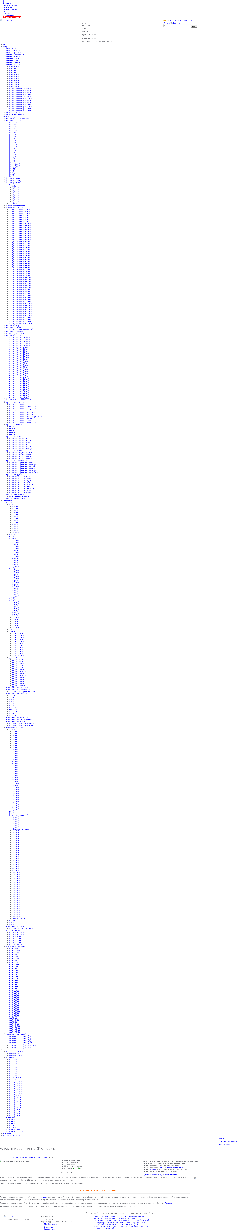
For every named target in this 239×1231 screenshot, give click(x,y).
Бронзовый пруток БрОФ (20, 419)
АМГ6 (11, 701)
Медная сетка (12, 50)
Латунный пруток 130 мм (20, 323)
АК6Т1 (12, 715)
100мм (15, 783)
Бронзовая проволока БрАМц (22, 464)
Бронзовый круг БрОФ (19, 486)
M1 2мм (12, 70)
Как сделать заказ (10, 5)
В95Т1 (12, 707)
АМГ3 (11, 924)
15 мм (15, 823)
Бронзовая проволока (16, 460)
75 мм (15, 862)
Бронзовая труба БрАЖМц (20, 454)
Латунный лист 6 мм (18, 373)
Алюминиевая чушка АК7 (20, 1036)
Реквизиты (7, 7)
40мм (14, 761)
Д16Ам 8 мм (17, 683)
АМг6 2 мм (17, 640)
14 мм (15, 821)
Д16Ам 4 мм (17, 677)
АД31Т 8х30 (14, 1014)
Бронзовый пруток (14, 403)
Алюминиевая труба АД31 (20, 928)
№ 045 (12, 150)
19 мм (15, 833)
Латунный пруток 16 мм (19, 235)
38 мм (15, 847)
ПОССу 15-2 (14, 1105)
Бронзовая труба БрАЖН (20, 458)
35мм (14, 757)
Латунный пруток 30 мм (19, 257)
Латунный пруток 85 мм (19, 317)
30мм (14, 751)
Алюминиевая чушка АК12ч (21, 1042)
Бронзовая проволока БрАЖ (21, 468)
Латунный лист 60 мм (18, 395)
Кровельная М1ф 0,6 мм (19, 104)
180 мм (15, 892)
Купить (146, 1175)
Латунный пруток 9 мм (19, 221)
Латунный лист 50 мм (18, 393)
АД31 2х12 (14, 948)
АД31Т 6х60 (14, 1008)
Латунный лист (13, 335)
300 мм (15, 916)
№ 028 (12, 142)
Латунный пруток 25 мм (19, 251)
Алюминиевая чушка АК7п (21, 1038)
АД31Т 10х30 (15, 1028)
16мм (14, 739)
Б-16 (11, 1119)
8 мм (14, 530)
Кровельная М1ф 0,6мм (19, 102)
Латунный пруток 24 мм (19, 249)
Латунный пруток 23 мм (19, 247)
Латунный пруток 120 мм (20, 307)
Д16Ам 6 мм (17, 681)
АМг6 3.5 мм (17, 645)
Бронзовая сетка (13, 425)
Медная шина (12, 62)
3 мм (14, 520)
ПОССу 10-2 (14, 1107)
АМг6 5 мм (17, 649)
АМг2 (11, 568)
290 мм (15, 914)
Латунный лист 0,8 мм (19, 345)
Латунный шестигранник (17, 118)
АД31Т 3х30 (14, 974)
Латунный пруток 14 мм (19, 231)
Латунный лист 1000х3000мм (19, 399)
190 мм (15, 894)
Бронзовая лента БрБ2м (20, 438)
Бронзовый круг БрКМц (19, 492)
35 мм (15, 845)
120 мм (15, 878)
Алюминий (7, 500)
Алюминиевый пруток (16, 693)
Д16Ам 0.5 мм (18, 659)
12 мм (15, 817)
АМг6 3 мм (17, 643)
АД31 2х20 (14, 954)
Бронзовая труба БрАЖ (19, 456)
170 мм (15, 890)
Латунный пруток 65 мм (19, 295)
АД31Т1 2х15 (15, 952)
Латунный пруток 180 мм (20, 279)
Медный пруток (13, 60)
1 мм (14, 510)
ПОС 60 (12, 1068)
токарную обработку (175, 1167)
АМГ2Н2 (13, 630)
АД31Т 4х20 (14, 980)
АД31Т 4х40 (14, 986)
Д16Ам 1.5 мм (18, 667)
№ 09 (11, 162)
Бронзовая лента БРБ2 (19, 442)
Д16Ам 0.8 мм (18, 661)
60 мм (15, 855)
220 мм (15, 900)
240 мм (15, 904)
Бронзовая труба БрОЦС (20, 452)
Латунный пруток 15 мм (19, 233)
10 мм (15, 532)
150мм (15, 799)
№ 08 (11, 160)
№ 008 (12, 124)
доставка (43, 1197)
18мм (14, 747)
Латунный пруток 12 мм (19, 227)
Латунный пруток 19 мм (19, 241)
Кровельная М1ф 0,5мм (19, 92)
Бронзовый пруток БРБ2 (20, 405)
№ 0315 (12, 144)
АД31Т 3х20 (14, 970)
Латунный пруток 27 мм (19, 253)
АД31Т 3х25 (14, 972)
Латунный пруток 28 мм (19, 255)
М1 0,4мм (13, 80)
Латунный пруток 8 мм (19, 219)
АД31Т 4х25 (14, 982)
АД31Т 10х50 (15, 1030)
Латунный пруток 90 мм (19, 319)
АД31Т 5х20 (14, 992)
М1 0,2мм (13, 84)
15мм (14, 737)
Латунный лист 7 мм (18, 375)
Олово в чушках (13, 1129)
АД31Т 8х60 (14, 1020)
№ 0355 (12, 146)
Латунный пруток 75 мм (19, 299)
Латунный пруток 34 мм (19, 261)
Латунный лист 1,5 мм (19, 351)
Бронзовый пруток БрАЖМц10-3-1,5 (25, 413)
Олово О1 (13, 1054)
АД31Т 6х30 (14, 1002)
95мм (14, 785)
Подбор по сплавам (21, 829)
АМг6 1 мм (17, 634)
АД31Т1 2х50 (15, 966)
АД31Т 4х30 (14, 984)
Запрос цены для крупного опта (163, 1175)
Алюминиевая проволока (17, 689)
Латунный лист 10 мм (18, 353)
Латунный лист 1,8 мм (19, 359)
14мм (14, 735)
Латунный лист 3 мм (18, 365)
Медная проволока (14, 54)
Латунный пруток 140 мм (20, 309)
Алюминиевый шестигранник (19, 719)
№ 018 (12, 136)
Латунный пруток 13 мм (19, 229)
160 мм (15, 888)
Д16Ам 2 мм (17, 669)
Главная (6, 1157)
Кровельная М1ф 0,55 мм (20, 98)
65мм (14, 771)
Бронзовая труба (13, 450)
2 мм (14, 516)
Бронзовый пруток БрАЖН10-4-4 (23, 415)
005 (11, 430)
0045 (11, 429)
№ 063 (12, 156)
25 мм (15, 839)
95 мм (15, 870)
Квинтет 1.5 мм (16, 934)
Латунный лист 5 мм (18, 371)
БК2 (11, 1125)
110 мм (15, 874)
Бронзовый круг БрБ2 (19, 476)
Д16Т (11, 695)
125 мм (15, 880)
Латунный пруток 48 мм (19, 275)
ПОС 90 (12, 1060)
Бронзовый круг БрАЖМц (20, 484)
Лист (8, 502)
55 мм (15, 857)
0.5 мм (15, 506)
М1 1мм (12, 68)
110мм (15, 787)
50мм (14, 765)
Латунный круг (13, 325)
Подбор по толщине (18, 815)
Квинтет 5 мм (15, 942)
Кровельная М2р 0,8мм (19, 88)
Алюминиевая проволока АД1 (22, 691)
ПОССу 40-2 (14, 1097)
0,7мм (15, 192)
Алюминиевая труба (15, 926)
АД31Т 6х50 (14, 1006)
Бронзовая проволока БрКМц (22, 470)
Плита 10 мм (18, 918)
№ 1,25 (12, 168)
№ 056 (12, 154)
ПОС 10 (12, 1075)
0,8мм (15, 188)
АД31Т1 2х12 (15, 950)
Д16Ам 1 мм (17, 663)
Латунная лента (13, 182)
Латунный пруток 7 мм (19, 217)
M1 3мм (12, 72)
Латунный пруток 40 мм (19, 269)
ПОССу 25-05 (15, 1091)
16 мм (15, 825)
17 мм (15, 827)
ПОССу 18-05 (15, 1093)
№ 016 (12, 134)
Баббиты (10, 1117)
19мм (14, 743)
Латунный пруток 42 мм (19, 271)
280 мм (15, 912)
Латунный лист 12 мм (18, 355)
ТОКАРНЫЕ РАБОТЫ (11, 1135)
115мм (15, 789)
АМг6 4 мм (17, 647)
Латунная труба (13, 327)
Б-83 (11, 1121)
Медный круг (12, 58)
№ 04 (11, 148)
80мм (14, 777)
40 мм (15, 849)
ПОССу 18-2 (14, 1103)
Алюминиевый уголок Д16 (20, 725)
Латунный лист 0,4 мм (19, 337)
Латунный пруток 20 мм (19, 243)
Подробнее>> (170, 1203)
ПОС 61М (13, 1066)
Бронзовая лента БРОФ (19, 446)
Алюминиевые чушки (15, 1034)
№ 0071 (12, 122)
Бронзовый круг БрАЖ (19, 482)
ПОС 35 (12, 1071)
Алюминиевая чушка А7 (19, 1040)
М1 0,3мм (13, 82)
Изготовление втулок (18, 496)
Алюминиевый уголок (15, 721)
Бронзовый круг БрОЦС (19, 480)
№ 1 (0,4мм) (14, 166)
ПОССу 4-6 (14, 1113)
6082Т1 (12, 709)
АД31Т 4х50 (14, 988)
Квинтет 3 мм (15, 938)
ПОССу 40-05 (15, 1085)
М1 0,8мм (13, 66)
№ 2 (11, 172)
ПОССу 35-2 (14, 1099)
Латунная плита (13, 180)
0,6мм (15, 190)
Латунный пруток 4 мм (19, 212)
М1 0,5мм (13, 74)
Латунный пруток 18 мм (19, 239)
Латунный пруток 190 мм (20, 281)
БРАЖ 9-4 (13, 411)
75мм (14, 775)
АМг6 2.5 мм (17, 642)
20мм (14, 745)
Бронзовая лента (13, 436)
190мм (15, 809)
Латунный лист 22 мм (18, 385)
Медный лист (12, 48)
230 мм (15, 902)
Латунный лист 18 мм (18, 381)
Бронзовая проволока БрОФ (21, 466)
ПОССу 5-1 (14, 1111)
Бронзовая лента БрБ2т (19, 440)
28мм (14, 749)
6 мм (14, 528)
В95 (11, 705)
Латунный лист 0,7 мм (19, 343)
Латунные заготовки (15, 206)
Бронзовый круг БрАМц (19, 478)
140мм (15, 797)
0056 (11, 432)
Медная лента (12, 64)
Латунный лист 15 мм (18, 357)
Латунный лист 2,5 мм (19, 363)
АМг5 (11, 600)
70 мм (15, 860)
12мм (14, 731)
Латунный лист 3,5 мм (19, 367)
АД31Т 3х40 (14, 976)
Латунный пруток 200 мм (20, 283)
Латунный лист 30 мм (18, 389)
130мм (15, 795)
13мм (14, 733)
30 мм (15, 843)
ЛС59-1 (12, 204)
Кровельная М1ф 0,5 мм (19, 94)
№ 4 (11, 176)
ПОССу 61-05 (15, 1081)
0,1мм (15, 202)
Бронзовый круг (13, 474)
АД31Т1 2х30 (15, 962)
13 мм (15, 819)
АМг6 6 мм (17, 651)
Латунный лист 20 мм (18, 383)
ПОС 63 (12, 1062)
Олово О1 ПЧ (15, 1056)
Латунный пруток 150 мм (20, 311)
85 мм (15, 866)
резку (162, 1167)
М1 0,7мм (13, 78)
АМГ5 (11, 699)
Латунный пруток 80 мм (19, 301)
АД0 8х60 (13, 1022)
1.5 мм (15, 514)
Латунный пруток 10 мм (19, 223)
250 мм (15, 906)
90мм (14, 781)
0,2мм (15, 200)
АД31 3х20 (14, 968)
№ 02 (11, 138)
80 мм (15, 864)
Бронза (6, 401)
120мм (15, 791)
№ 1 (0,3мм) (14, 164)
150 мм (15, 886)
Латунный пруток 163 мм (20, 315)
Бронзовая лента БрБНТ (20, 444)
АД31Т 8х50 (14, 1016)
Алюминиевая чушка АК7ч (21, 1044)
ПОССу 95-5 (14, 1095)
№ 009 (12, 126)
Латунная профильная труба (22, 329)
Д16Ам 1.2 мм (18, 665)
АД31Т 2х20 (14, 956)
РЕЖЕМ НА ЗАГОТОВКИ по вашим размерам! (95, 1190)
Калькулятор (49, 1229)
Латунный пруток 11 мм (19, 225)
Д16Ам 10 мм (18, 685)
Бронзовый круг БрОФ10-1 (21, 488)
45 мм (15, 851)
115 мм (15, 876)
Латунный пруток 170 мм (20, 277)
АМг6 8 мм (17, 653)
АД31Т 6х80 (14, 1010)
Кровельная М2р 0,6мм (19, 96)
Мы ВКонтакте (50, 1224)
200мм (15, 807)
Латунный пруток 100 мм (20, 303)
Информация (8, 15)
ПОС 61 (12, 1064)
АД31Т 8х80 (14, 1024)
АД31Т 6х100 (15, 1012)
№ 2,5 (11, 174)
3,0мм (15, 186)
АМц (11, 534)
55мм (14, 767)
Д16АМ (12, 657)
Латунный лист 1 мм (18, 347)
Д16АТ (12, 538)
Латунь (6, 116)
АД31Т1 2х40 (15, 964)
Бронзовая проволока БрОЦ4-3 (23, 472)
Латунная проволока (15, 331)
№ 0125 (12, 130)
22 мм (15, 837)
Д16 (11, 697)
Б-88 (11, 1123)
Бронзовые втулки (14, 494)
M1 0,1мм (13, 86)
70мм (14, 773)
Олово (5, 1050)
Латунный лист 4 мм (18, 369)
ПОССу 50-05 (15, 1083)
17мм (14, 741)
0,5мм (15, 194)
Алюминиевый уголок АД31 (21, 723)
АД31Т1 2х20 (15, 958)
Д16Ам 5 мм (17, 679)
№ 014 (12, 132)
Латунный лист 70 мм (18, 397)
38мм (14, 759)
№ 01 (11, 128)
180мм (15, 805)
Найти (194, 26)
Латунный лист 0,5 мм (19, 339)
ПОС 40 (12, 1070)
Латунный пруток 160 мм (20, 313)
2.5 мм (15, 518)
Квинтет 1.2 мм (16, 932)
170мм (15, 803)
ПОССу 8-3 (14, 1109)
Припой (9, 1058)
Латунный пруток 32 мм (19, 259)
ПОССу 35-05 (15, 1087)
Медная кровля (13, 52)
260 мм (15, 908)
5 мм (14, 526)
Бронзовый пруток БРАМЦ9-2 (22, 407)
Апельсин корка (16, 944)
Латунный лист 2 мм (18, 361)
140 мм (15, 884)
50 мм (15, 853)
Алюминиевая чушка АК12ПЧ (22, 1046)
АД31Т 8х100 (15, 1026)
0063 (11, 434)
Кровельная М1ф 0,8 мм (19, 108)
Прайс (5, 11)
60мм (14, 769)
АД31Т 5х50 (14, 996)
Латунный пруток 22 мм (19, 245)
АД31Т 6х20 (14, 1000)
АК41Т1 (12, 711)
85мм (14, 779)
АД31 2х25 (14, 960)
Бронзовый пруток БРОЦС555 (22, 409)
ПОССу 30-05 (15, 1089)
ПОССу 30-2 (14, 1101)
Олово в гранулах (14, 1131)
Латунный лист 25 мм (18, 387)
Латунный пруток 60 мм (19, 293)
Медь (5, 46)
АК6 (11, 713)
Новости (6, 13)
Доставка (7, 3)
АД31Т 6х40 (14, 1004)
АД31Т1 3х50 (15, 978)
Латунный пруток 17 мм (19, 237)
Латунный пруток (14, 208)
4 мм (14, 524)
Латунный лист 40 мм (18, 391)
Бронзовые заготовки (15, 498)
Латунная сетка (13, 120)
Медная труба (12, 56)
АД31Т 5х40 (14, 994)
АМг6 (11, 632)
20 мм (15, 835)
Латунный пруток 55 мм (19, 291)
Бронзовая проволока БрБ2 (21, 462)
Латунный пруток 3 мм (19, 210)
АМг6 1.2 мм (17, 636)
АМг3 (11, 598)
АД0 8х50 (13, 1018)
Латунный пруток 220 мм (20, 285)
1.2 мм (15, 512)
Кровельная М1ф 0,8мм (19, 90)
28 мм (15, 841)
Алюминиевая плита (15, 727)
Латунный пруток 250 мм (20, 287)
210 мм (15, 898)
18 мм (15, 831)
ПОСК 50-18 (14, 1077)
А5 (10, 504)
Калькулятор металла (12, 9)
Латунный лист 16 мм (18, 379)
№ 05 (11, 152)
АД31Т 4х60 (14, 990)
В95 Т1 (12, 920)
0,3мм (15, 196)
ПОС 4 (12, 1079)
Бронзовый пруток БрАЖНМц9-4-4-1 (25, 417)
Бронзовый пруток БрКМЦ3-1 (22, 423)
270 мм (15, 910)
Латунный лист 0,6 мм (19, 341)
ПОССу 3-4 (14, 1115)
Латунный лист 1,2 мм (19, 349)
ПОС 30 (12, 1073)
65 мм (15, 858)
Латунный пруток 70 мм (19, 297)
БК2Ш (12, 1127)
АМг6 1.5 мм (17, 638)
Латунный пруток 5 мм (19, 214)
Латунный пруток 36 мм (19, 265)
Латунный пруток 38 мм (19, 267)
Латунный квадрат (14, 178)
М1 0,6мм (13, 76)
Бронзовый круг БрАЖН (19, 490)
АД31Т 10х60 (15, 1032)
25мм (14, 755)
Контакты (7, 1133)
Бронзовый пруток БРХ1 (19, 421)
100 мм (15, 872)
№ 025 (12, 140)
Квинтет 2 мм (15, 936)
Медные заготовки (14, 114)
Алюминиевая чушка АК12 (21, 1048)
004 (11, 427)
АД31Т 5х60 (14, 998)
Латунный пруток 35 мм (19, 263)
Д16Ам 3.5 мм (18, 675)
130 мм (15, 882)
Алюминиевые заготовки (17, 687)
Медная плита (12, 112)
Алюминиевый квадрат (16, 717)
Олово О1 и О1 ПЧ (14, 1052)
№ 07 (11, 158)
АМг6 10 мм (17, 655)
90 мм (15, 868)
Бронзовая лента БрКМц (20, 448)
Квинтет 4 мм (15, 940)
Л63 (11, 184)
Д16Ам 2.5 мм (18, 671)
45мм (14, 763)
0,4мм (15, 198)
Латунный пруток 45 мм (19, 273)
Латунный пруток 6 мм (19, 215)
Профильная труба (14, 333)
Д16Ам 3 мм (17, 673)
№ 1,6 (11, 170)
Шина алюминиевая (15, 946)
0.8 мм (15, 508)
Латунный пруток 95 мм (19, 321)
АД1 (11, 536)
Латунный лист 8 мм (18, 377)
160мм (15, 801)
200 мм (15, 896)
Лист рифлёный (13, 930)
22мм (14, 753)
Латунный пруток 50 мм (19, 289)
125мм (15, 793)
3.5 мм (15, 522)
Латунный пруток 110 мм (20, 305)
